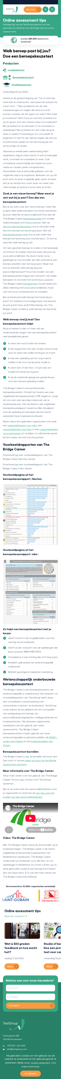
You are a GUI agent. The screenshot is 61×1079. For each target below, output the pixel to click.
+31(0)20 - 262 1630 (16, 1046)
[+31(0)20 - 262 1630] (45, 9)
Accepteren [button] (31, 1074)
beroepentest (30, 284)
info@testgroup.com (17, 1049)
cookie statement (40, 1063)
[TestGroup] (12, 9)
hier (17, 455)
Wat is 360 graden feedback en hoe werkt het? (20, 948)
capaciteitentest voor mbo (22, 425)
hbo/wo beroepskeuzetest (17, 226)
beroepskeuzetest (33, 219)
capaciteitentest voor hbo (17, 429)
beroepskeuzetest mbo (15, 234)
